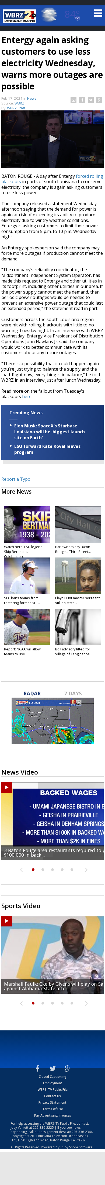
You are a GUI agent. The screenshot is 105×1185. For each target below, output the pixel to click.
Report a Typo (15, 479)
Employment (52, 1083)
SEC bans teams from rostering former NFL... (22, 600)
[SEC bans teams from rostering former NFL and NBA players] (27, 575)
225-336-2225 (43, 1127)
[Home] (20, 16)
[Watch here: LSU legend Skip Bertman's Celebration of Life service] (27, 524)
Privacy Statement (52, 1102)
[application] (52, 139)
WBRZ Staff (16, 108)
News (31, 98)
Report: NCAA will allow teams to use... (22, 651)
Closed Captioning (52, 1076)
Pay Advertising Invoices (52, 1115)
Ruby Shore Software (76, 1147)
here (27, 396)
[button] (52, 139)
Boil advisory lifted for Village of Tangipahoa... (73, 651)
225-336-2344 (82, 1132)
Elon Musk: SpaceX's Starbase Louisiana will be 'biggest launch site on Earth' (49, 432)
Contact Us (52, 1096)
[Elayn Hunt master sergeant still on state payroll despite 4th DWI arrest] (78, 575)
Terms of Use (52, 1109)
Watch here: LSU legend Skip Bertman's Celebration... (23, 551)
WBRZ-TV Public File (53, 1089)
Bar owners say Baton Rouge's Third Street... (73, 549)
